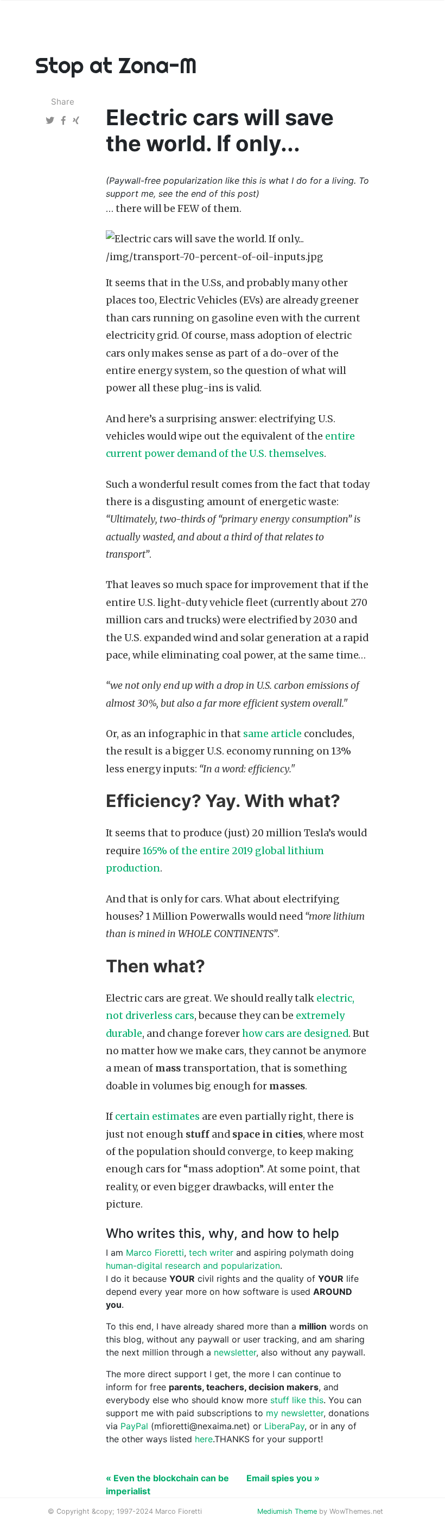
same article (272, 734)
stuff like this (296, 1400)
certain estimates (157, 1116)
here (204, 1439)
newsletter (235, 1352)
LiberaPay (284, 1426)
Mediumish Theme (287, 1511)
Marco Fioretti (155, 1252)
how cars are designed (295, 1034)
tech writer (211, 1252)
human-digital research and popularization (193, 1265)
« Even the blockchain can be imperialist (167, 1484)
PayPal (134, 1426)
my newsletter (294, 1413)
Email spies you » (283, 1478)
